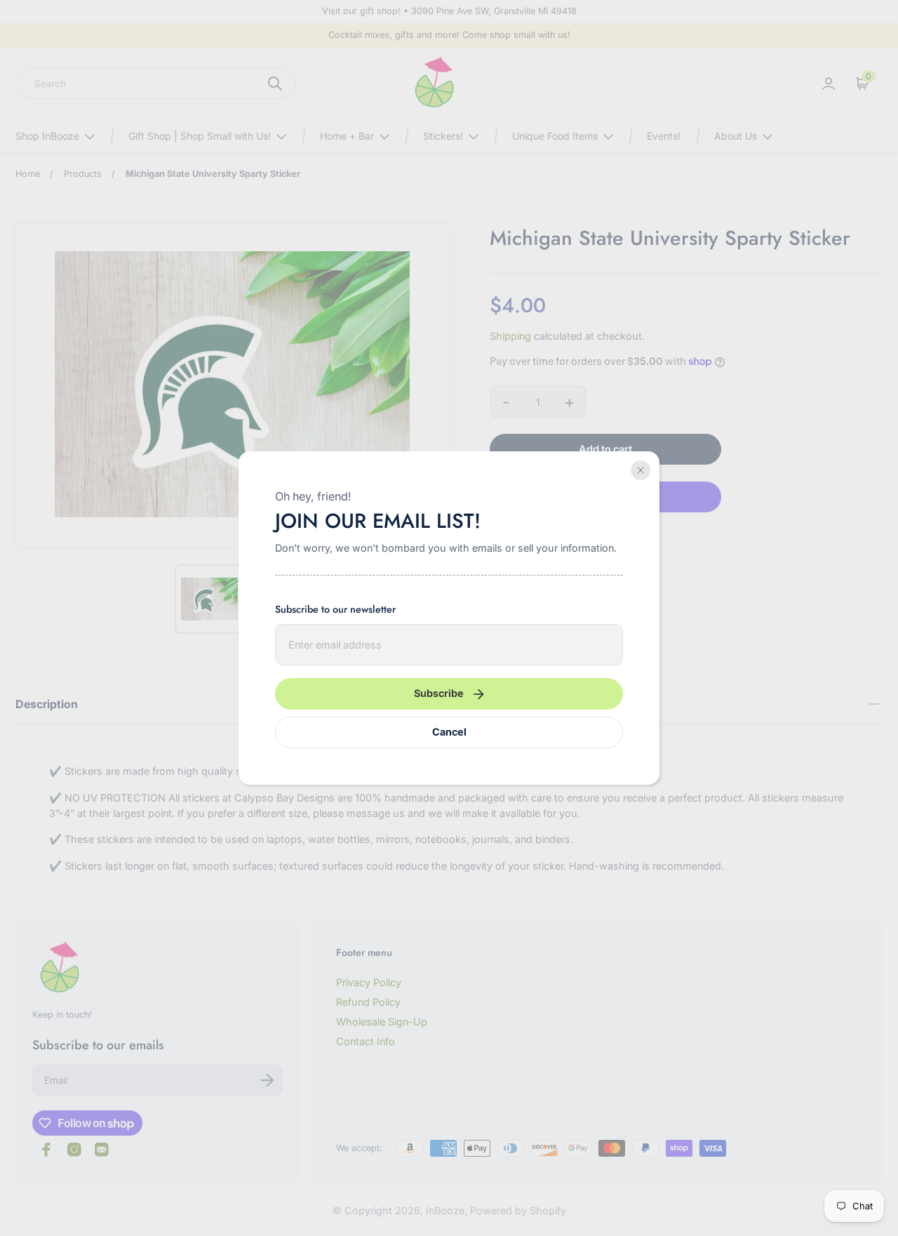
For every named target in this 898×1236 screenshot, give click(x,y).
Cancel (449, 732)
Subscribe (439, 693)
